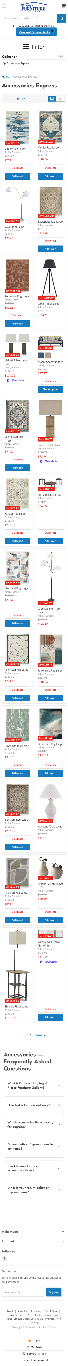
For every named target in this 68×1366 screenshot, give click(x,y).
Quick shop (17, 167)
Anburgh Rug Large (16, 892)
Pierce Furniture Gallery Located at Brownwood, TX (32, 1318)
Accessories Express (17, 63)
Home (5, 76)
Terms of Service (14, 1315)
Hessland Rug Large (16, 588)
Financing (36, 1311)
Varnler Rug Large (48, 147)
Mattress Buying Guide (47, 1315)
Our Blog (34, 1322)
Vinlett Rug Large (15, 148)
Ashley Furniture (12, 152)
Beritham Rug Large (16, 819)
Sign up (54, 1292)
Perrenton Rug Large (17, 296)
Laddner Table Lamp (49, 445)
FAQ (29, 1315)
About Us (22, 1311)
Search (10, 1311)
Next (39, 1035)
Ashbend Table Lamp (50, 826)
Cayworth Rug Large (17, 745)
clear (61, 56)
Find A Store (51, 1311)
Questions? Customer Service (34, 32)
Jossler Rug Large (15, 513)
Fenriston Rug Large (16, 669)
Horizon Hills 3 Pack (50, 494)
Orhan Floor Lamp (48, 303)
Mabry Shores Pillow (50, 361)
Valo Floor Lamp (14, 226)
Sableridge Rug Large (50, 221)
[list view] (60, 99)
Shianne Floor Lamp (16, 1006)
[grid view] (52, 99)
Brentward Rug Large (50, 744)
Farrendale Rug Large (50, 670)
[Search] (61, 18)
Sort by (21, 98)
